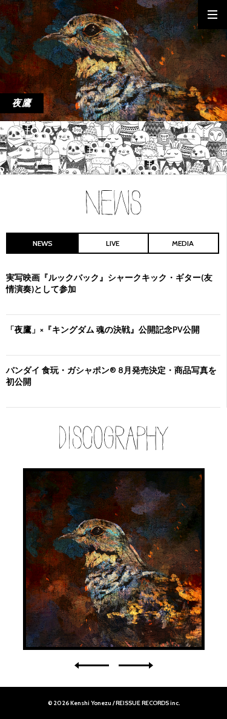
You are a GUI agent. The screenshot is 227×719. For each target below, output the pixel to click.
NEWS (43, 243)
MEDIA (183, 243)
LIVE (112, 243)
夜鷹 (114, 559)
